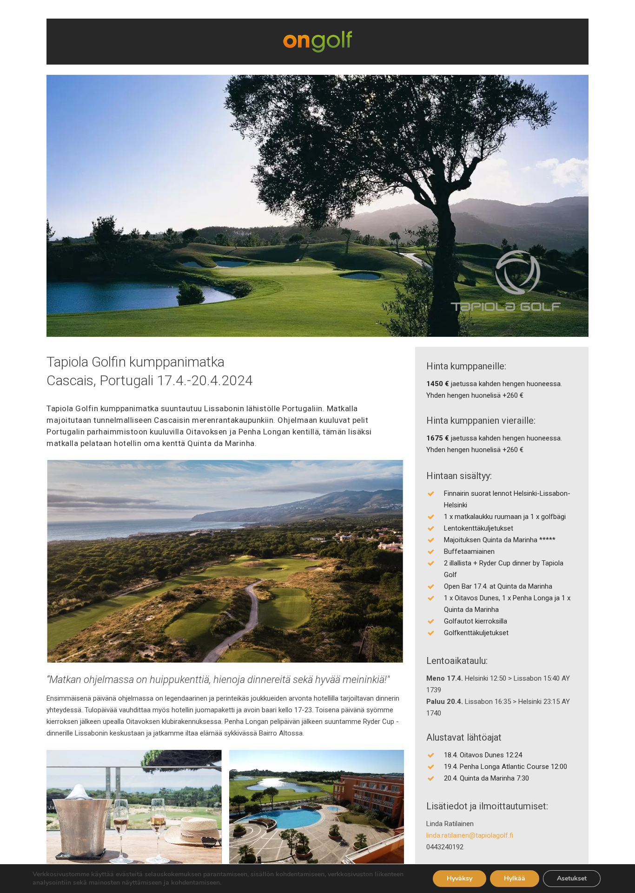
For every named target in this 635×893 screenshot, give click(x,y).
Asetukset (572, 878)
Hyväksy (459, 878)
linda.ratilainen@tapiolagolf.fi (469, 835)
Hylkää (514, 878)
